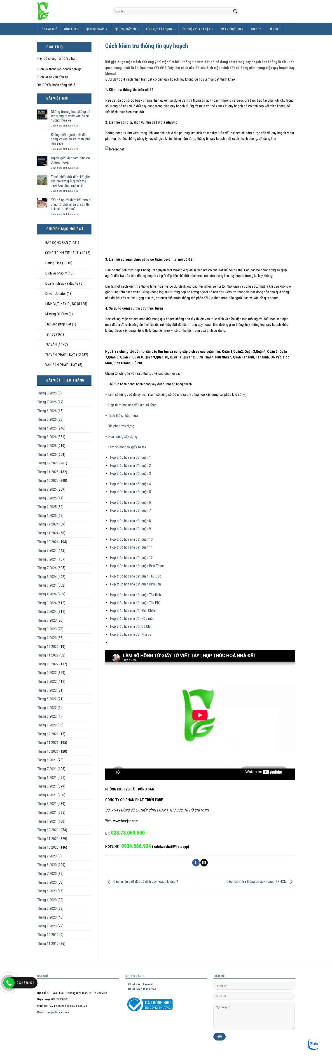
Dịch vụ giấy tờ (125, 29)
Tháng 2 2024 (47, 611)
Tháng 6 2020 (47, 882)
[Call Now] (9, 982)
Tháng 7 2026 (47, 402)
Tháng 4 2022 (47, 708)
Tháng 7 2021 (47, 769)
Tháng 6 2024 (47, 577)
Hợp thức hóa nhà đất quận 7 (130, 510)
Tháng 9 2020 (47, 856)
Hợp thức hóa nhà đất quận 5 (130, 492)
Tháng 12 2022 (47, 646)
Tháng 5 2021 (47, 786)
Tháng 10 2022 (47, 664)
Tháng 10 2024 (47, 542)
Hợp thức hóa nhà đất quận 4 (130, 484)
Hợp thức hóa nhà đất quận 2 (130, 465)
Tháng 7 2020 (47, 873)
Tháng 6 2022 (47, 699)
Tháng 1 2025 (47, 515)
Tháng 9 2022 (47, 673)
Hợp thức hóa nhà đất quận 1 (130, 457)
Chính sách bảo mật (139, 984)
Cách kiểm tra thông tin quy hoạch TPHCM (257, 882)
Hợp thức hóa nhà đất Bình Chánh (133, 611)
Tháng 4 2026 (47, 428)
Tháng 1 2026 (47, 454)
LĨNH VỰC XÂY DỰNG (159, 29)
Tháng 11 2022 (47, 655)
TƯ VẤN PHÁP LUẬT (60, 355)
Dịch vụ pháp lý (97, 29)
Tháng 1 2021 (47, 821)
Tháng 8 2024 (47, 559)
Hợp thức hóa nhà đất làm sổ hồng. (132, 405)
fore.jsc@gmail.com (57, 1012)
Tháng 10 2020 (47, 847)
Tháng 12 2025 (47, 463)
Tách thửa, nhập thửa (123, 415)
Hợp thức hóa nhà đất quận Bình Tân (135, 584)
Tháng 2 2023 (47, 638)
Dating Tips (53, 263)
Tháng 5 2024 (47, 585)
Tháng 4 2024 (47, 594)
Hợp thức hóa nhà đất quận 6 (130, 502)
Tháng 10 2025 (47, 480)
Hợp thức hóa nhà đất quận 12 (131, 558)
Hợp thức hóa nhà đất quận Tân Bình (135, 595)
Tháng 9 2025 (47, 489)
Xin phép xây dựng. (121, 426)
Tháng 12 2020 (47, 830)
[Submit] (235, 11)
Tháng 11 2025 (47, 472)
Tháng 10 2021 (47, 751)
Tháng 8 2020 (47, 865)
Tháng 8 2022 (47, 681)
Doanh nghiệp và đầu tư (61, 283)
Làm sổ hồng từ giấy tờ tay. (127, 447)
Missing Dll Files (56, 314)
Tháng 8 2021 (47, 760)
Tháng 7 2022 (47, 690)
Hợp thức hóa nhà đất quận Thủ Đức (135, 576)
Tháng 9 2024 (47, 550)
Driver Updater (55, 293)
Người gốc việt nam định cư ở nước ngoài (70, 160)
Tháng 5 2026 (47, 419)
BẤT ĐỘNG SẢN (56, 243)
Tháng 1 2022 (47, 725)
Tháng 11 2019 (47, 943)
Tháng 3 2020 (47, 908)
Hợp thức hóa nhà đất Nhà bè (130, 634)
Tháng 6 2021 (47, 778)
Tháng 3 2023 (47, 629)
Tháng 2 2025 (47, 507)
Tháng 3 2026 (47, 437)
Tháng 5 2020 (47, 891)
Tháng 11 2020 (47, 839)
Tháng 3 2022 (47, 716)
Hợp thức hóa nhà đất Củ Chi (130, 626)
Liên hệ (274, 29)
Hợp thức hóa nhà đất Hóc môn (132, 618)
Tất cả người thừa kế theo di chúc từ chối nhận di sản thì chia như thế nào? (71, 204)
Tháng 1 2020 (47, 926)
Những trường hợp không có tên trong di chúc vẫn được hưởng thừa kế (70, 116)
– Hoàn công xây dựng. (121, 436)
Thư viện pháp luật (196, 29)
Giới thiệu (71, 29)
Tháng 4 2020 (47, 900)
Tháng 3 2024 (47, 603)
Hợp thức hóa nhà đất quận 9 (130, 529)
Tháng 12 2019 (47, 935)
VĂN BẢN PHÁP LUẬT (61, 365)
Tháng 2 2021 (47, 812)
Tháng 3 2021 (47, 804)
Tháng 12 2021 (47, 734)
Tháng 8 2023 (47, 620)
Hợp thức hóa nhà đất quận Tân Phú (135, 603)
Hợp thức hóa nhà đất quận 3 (130, 473)
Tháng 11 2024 (47, 533)
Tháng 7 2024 (47, 568)
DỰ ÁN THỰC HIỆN (231, 29)
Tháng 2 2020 (47, 917)
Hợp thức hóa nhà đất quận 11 (131, 547)
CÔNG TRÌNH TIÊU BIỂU (62, 253)
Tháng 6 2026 (47, 411)
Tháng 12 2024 (47, 524)
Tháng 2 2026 (47, 446)
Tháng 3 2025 (47, 498)
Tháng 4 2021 (47, 795)
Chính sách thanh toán (140, 989)
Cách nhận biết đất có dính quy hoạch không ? (145, 882)
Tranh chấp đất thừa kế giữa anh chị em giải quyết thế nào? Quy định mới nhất (71, 181)
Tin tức (256, 29)
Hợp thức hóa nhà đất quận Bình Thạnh (137, 566)
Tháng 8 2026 (47, 393)
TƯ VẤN (51, 344)
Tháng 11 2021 (47, 742)
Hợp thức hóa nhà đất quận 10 (131, 539)
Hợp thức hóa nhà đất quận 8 (130, 521)
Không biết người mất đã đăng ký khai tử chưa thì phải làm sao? (71, 139)
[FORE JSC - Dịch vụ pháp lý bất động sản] (71, 11)
